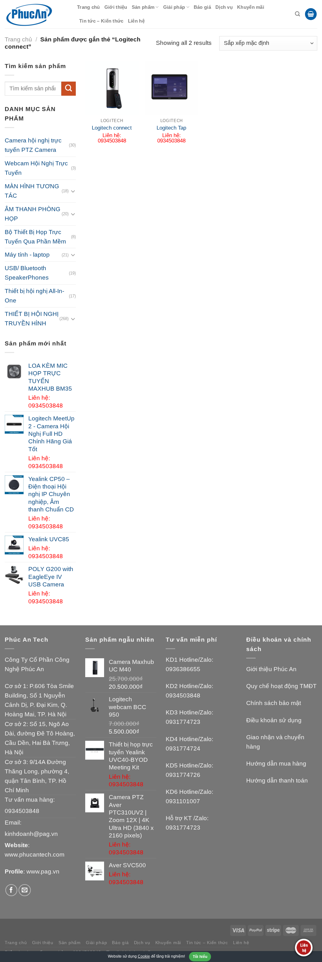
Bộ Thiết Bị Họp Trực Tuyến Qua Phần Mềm (35, 237)
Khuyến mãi (250, 7)
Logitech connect (112, 128)
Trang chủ (88, 7)
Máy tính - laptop (27, 254)
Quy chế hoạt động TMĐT (281, 686)
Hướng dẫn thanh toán (277, 780)
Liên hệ (136, 21)
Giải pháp (174, 7)
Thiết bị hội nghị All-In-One (34, 296)
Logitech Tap (171, 128)
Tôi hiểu (200, 956)
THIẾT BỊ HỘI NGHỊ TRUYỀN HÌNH (31, 319)
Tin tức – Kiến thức (101, 21)
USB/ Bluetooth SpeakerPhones (27, 273)
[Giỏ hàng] (311, 14)
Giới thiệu (115, 7)
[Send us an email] (25, 890)
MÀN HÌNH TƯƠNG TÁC (32, 191)
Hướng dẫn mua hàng (276, 763)
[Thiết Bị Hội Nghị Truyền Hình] (36, 14)
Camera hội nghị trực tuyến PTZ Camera (33, 145)
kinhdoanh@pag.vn (31, 834)
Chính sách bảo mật (273, 703)
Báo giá (202, 7)
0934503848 (22, 811)
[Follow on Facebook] (11, 890)
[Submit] (68, 89)
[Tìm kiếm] (297, 14)
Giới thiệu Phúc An (271, 669)
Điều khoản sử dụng (274, 720)
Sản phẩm (143, 7)
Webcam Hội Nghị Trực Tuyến (36, 168)
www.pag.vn (42, 871)
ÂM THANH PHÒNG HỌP (32, 214)
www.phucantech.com (34, 854)
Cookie (144, 956)
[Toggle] (73, 191)
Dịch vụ (224, 7)
